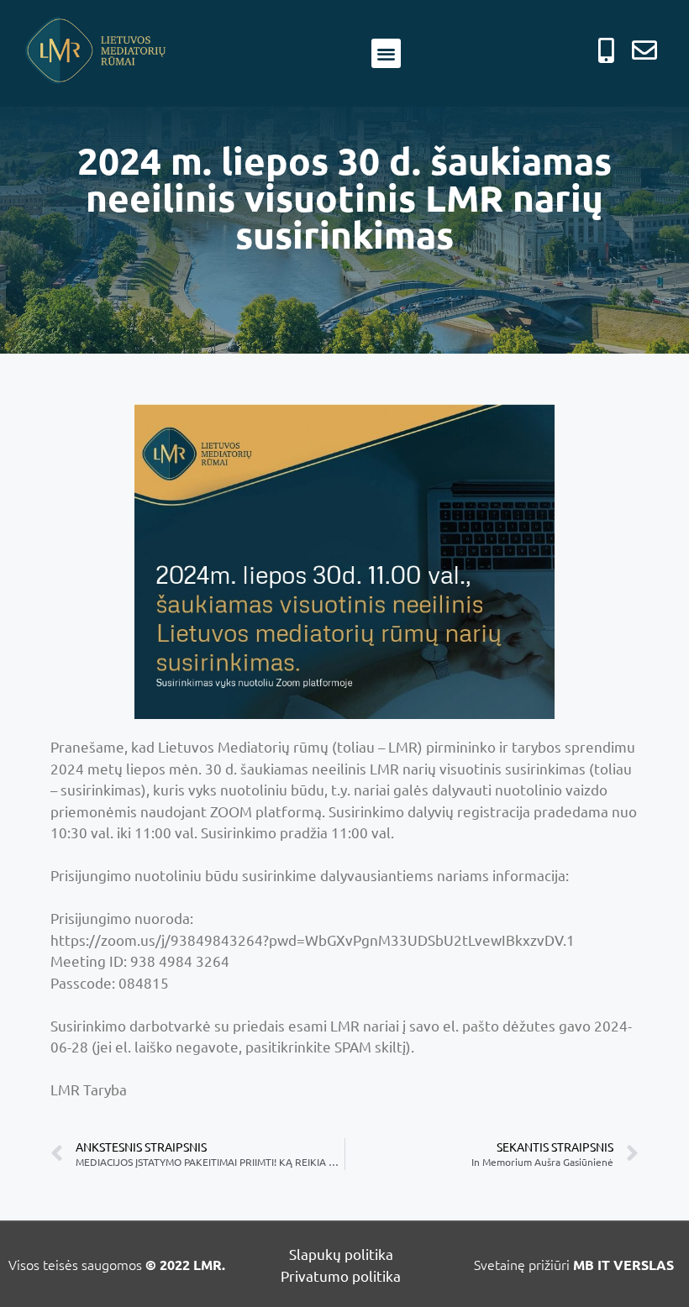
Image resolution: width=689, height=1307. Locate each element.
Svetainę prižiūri (574, 1264)
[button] (386, 53)
